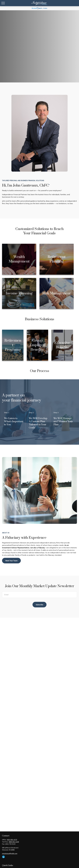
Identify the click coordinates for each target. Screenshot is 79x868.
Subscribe (39, 605)
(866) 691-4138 (14, 842)
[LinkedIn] (3, 856)
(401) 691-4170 (12, 840)
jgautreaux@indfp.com (9, 853)
